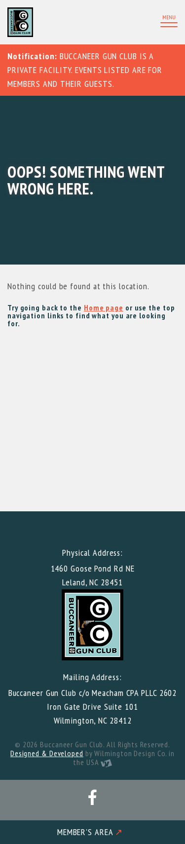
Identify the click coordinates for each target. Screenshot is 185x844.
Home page (103, 307)
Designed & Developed (46, 753)
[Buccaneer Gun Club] (47, 22)
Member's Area (90, 832)
